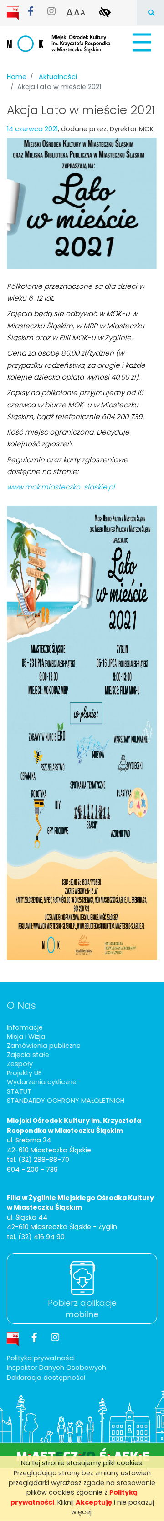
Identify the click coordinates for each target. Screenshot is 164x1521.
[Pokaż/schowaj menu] (141, 42)
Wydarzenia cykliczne (42, 1081)
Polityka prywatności (41, 1358)
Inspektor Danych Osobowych (56, 1367)
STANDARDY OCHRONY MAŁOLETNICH (65, 1100)
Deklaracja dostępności (46, 1377)
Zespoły (20, 1063)
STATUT (19, 1091)
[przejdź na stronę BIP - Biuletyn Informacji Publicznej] (13, 12)
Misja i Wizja (26, 1036)
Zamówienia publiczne (44, 1045)
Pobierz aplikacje (82, 1308)
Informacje (25, 1027)
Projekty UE (24, 1072)
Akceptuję (94, 1502)
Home (16, 76)
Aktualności (58, 76)
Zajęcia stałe (28, 1054)
